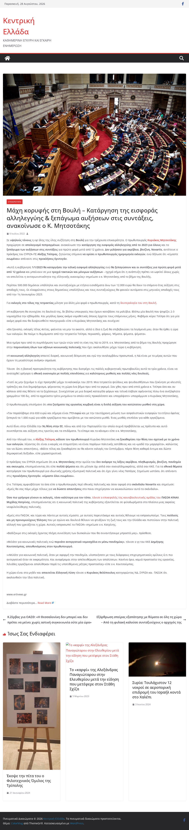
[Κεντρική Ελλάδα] (7, 58)
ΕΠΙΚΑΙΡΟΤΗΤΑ (14, 201)
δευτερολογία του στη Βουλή (138, 303)
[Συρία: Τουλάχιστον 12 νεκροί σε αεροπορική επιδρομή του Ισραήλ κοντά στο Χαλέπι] (157, 645)
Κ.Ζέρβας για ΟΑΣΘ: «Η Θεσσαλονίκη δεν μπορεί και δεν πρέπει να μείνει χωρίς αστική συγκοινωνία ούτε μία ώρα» (49, 619)
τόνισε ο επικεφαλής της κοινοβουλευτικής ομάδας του (126, 497)
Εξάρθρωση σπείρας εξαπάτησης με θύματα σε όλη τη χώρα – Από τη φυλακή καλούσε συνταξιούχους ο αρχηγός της (139, 619)
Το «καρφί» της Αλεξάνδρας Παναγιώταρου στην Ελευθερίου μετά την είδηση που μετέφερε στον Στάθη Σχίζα (94, 679)
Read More (44, 603)
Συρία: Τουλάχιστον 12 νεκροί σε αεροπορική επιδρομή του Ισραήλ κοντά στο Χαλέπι (156, 689)
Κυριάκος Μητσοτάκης (161, 240)
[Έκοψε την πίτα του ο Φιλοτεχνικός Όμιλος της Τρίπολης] (31, 645)
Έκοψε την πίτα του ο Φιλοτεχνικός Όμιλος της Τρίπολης (29, 780)
